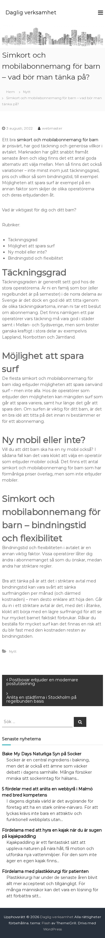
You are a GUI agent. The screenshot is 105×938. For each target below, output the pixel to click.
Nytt (27, 91)
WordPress (52, 929)
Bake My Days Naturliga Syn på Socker (41, 753)
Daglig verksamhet (31, 12)
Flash (46, 923)
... (77, 778)
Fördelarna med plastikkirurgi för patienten (45, 871)
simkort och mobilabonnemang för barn (57, 139)
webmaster (52, 128)
